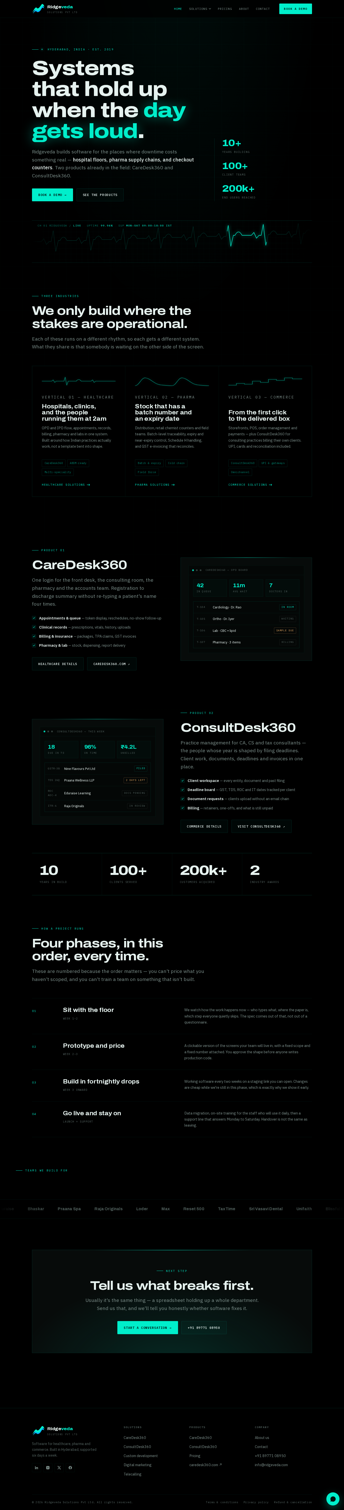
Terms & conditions (222, 1502)
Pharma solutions (152, 484)
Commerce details (204, 826)
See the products (100, 195)
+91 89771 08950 (204, 1328)
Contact (263, 9)
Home (178, 9)
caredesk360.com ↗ (111, 664)
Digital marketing (138, 1464)
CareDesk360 (135, 1437)
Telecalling (133, 1474)
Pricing (225, 9)
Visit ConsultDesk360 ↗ (261, 826)
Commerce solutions (247, 484)
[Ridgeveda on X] (59, 1467)
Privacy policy (256, 1502)
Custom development (141, 1455)
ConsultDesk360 (137, 1446)
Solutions (198, 9)
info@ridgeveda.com (271, 1464)
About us (262, 1437)
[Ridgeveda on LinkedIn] (36, 1467)
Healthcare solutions (63, 484)
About (244, 9)
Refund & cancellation (293, 1502)
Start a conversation (147, 1328)
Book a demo (295, 9)
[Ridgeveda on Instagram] (47, 1467)
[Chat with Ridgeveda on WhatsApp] (332, 1498)
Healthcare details (57, 664)
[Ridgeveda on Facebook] (70, 1467)
